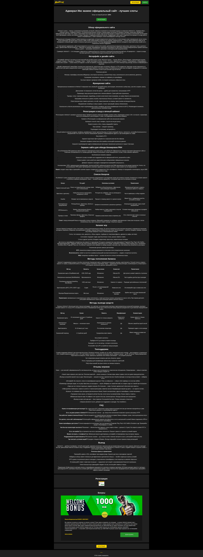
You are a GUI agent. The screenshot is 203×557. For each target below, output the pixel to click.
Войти (145, 2)
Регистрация (135, 2)
